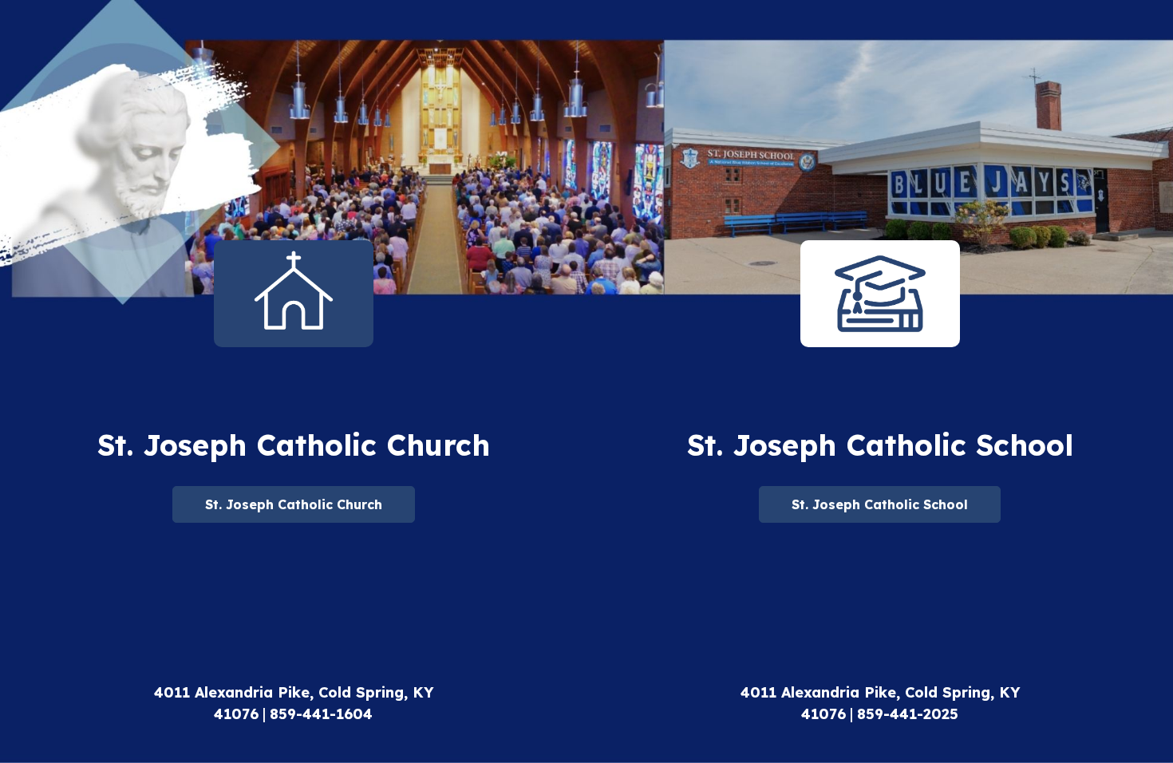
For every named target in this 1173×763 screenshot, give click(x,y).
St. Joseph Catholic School (880, 504)
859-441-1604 (321, 714)
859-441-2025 (907, 714)
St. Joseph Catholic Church (293, 504)
